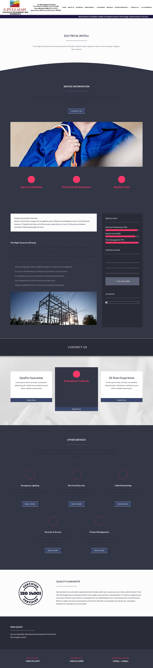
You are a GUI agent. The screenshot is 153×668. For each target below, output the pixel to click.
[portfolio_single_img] (53, 292)
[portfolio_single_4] (76, 123)
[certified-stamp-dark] (31, 582)
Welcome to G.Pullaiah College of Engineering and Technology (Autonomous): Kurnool (98, 16)
